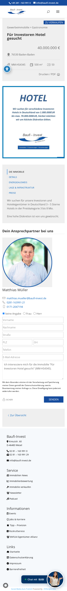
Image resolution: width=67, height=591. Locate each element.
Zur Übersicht (18, 415)
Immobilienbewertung (21, 481)
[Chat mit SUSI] (55, 579)
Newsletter (16, 492)
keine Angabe (13, 313)
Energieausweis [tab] (18, 182)
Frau (29, 313)
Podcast (13, 498)
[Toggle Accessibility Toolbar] (7, 69)
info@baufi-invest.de (20, 460)
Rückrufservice (17, 531)
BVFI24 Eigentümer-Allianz (24, 536)
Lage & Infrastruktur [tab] (21, 187)
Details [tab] (13, 177)
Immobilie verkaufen (20, 486)
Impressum (15, 563)
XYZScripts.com (50, 589)
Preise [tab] (12, 192)
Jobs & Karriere (17, 519)
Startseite (14, 551)
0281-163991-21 (16, 302)
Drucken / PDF (47, 74)
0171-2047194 (15, 307)
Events (12, 513)
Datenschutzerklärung (21, 557)
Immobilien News (18, 475)
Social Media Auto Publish (21, 589)
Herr (39, 313)
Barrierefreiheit (17, 569)
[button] (5, 585)
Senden (54, 399)
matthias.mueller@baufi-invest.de (26, 298)
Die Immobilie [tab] (16, 171)
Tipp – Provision (17, 525)
